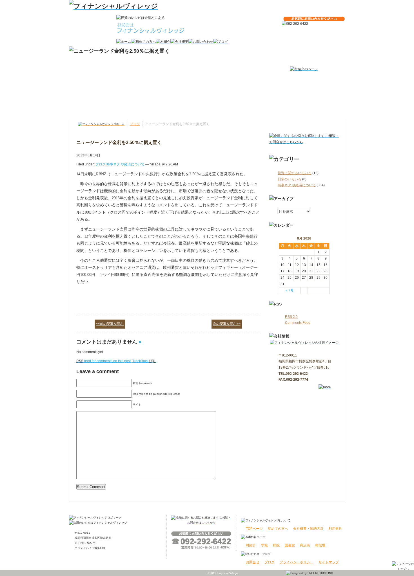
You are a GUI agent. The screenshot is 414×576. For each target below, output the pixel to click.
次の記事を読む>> (227, 324)
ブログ (135, 124)
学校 (264, 545)
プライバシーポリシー (296, 562)
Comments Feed (297, 323)
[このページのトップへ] (403, 565)
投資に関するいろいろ (294, 173)
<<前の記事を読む (110, 324)
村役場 (320, 545)
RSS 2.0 (291, 317)
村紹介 (251, 545)
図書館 (290, 545)
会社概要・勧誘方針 (308, 529)
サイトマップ (329, 562)
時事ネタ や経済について (297, 185)
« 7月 (290, 290)
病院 (276, 545)
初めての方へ (278, 529)
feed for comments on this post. (104, 361)
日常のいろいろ (289, 179)
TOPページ (254, 529)
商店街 (305, 545)
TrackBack (144, 361)
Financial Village (227, 573)
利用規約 (335, 529)
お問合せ (252, 562)
